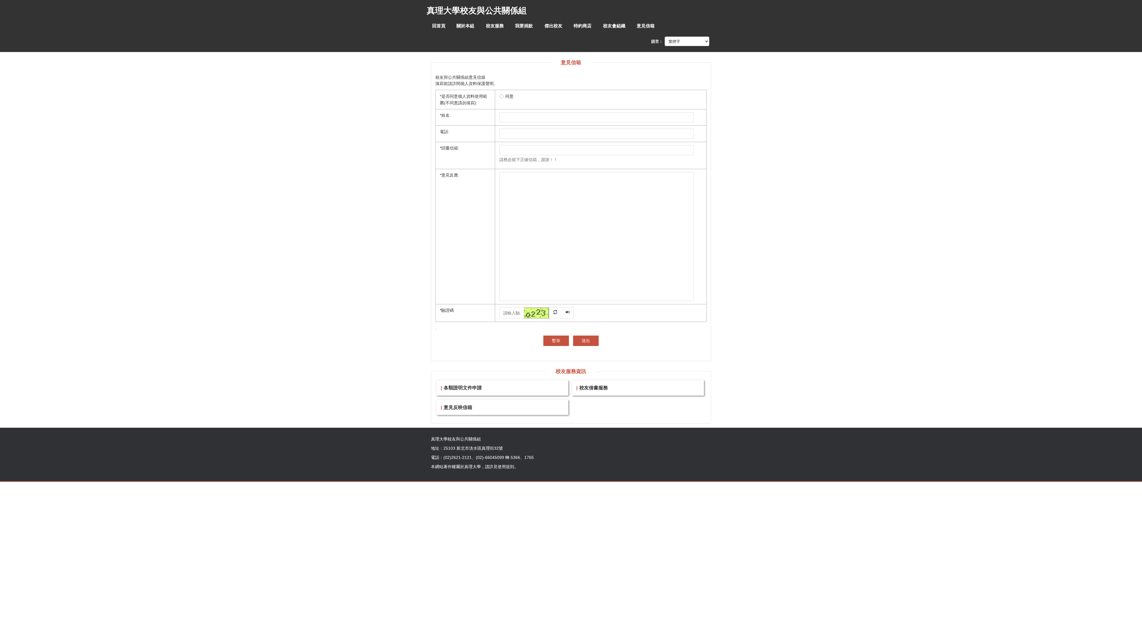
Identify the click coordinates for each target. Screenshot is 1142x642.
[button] (543, 312)
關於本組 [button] (465, 25)
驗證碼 (447, 310)
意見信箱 (646, 25)
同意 (509, 96)
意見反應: (449, 175)
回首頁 (438, 25)
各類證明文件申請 (463, 387)
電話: (444, 131)
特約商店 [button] (583, 25)
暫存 (556, 340)
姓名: (445, 115)
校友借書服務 (593, 387)
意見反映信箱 (458, 407)
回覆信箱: (449, 148)
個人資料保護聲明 (477, 83)
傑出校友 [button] (553, 25)
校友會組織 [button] (614, 25)
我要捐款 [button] (524, 25)
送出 (586, 340)
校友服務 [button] (495, 25)
